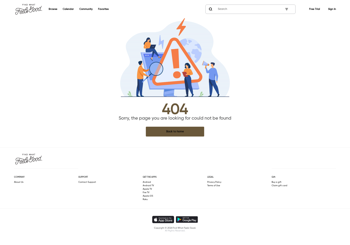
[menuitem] (50, 9)
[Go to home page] (28, 9)
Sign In (332, 9)
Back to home (175, 131)
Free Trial (314, 9)
